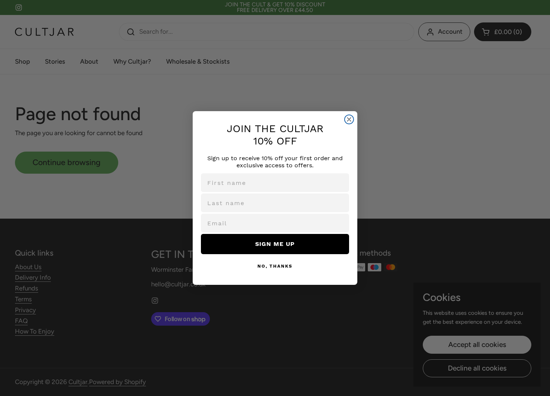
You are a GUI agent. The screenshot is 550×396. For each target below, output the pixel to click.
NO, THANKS (275, 266)
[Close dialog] (349, 119)
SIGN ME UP (275, 243)
